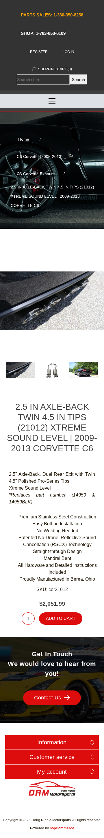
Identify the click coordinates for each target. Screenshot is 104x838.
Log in (68, 52)
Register (39, 52)
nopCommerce (62, 828)
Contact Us (47, 698)
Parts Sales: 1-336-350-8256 (52, 14)
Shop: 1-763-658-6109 (43, 33)
